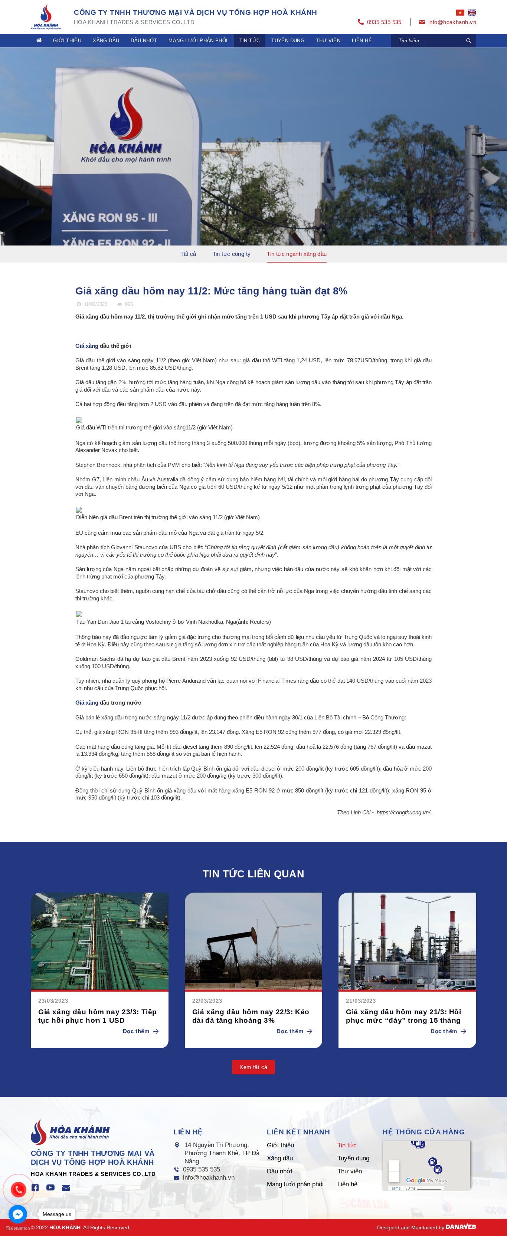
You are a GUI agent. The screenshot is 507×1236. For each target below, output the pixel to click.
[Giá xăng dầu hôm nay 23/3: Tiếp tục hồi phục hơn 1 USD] (100, 942)
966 (128, 304)
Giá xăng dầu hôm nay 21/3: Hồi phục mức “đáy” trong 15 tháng (403, 1016)
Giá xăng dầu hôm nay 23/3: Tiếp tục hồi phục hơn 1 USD (97, 1016)
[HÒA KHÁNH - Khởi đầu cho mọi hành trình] (46, 16)
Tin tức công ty (232, 254)
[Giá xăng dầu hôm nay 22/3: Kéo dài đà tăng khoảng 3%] (254, 942)
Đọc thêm (136, 1031)
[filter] (468, 41)
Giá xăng (86, 346)
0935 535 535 (201, 1169)
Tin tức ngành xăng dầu (297, 254)
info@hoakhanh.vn (209, 1177)
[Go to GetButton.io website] (18, 1228)
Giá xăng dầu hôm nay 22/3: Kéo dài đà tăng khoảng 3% (251, 1016)
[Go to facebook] (18, 1214)
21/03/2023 (361, 1001)
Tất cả (188, 254)
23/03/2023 (53, 1001)
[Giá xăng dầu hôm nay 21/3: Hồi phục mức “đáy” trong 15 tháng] (407, 942)
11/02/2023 (94, 304)
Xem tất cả (253, 1067)
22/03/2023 (207, 1001)
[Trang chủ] (39, 40)
